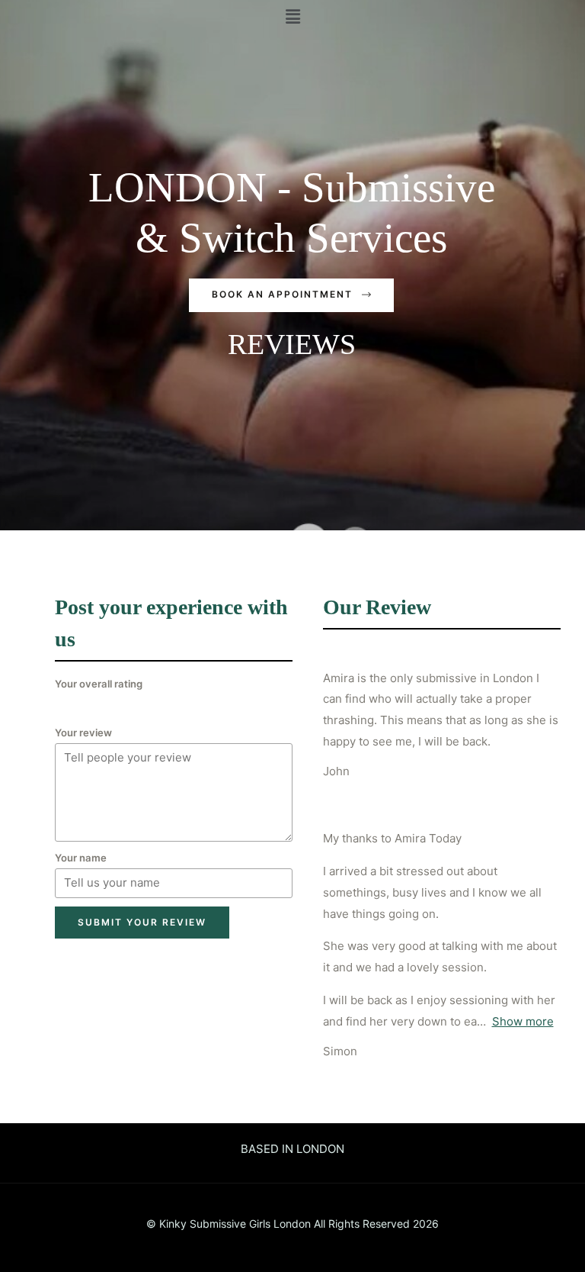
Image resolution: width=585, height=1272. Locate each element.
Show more (523, 1021)
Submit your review (142, 922)
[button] (291, 295)
